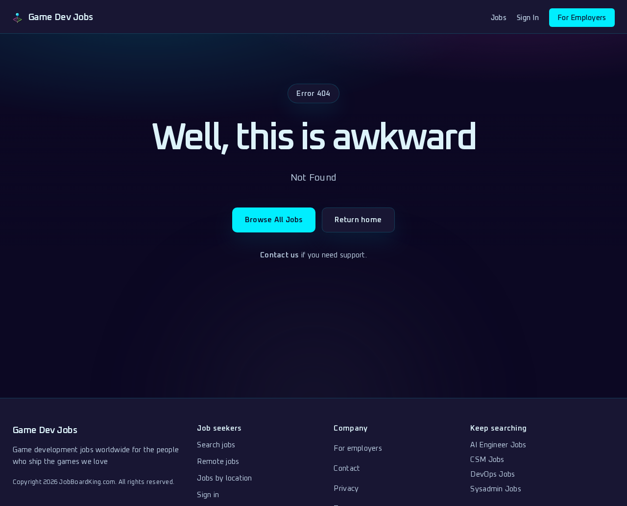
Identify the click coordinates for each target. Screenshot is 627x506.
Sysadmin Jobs (495, 489)
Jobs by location (224, 478)
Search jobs (216, 445)
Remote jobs (218, 461)
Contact (347, 468)
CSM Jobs (487, 459)
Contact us (279, 255)
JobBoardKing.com (87, 482)
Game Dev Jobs (45, 430)
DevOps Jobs (492, 474)
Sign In (528, 18)
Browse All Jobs (274, 220)
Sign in (208, 495)
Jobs (498, 18)
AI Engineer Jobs (498, 445)
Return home (358, 220)
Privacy (346, 488)
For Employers (581, 18)
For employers (358, 448)
